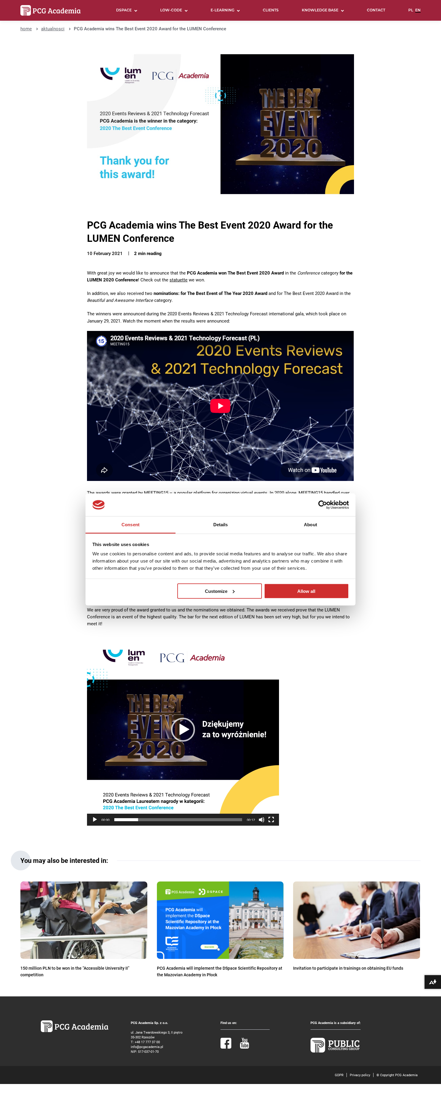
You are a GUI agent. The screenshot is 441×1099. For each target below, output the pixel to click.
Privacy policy (360, 1075)
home (26, 29)
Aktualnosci (52, 29)
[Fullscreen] (271, 820)
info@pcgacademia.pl (147, 1046)
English (418, 13)
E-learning (222, 10)
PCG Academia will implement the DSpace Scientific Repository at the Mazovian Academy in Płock (219, 971)
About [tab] (310, 524)
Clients (271, 10)
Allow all (306, 590)
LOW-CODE (171, 10)
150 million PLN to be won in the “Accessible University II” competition (74, 971)
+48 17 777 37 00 (147, 1042)
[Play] (95, 820)
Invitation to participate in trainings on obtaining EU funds (348, 968)
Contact (376, 10)
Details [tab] (220, 524)
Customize (216, 590)
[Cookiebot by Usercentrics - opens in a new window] (322, 504)
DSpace (124, 10)
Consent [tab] (131, 524)
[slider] (178, 819)
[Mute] (262, 820)
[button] (183, 730)
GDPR (339, 1075)
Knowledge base (320, 10)
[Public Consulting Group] (335, 1051)
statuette (179, 280)
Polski (410, 13)
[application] (183, 730)
